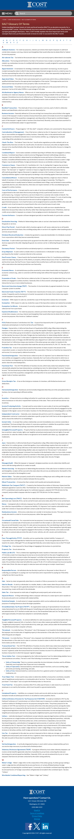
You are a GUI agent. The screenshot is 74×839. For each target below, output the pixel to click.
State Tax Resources (14, 19)
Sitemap (37, 819)
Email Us (37, 810)
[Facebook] (28, 826)
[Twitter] (37, 826)
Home (4, 19)
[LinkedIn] (45, 826)
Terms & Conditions (37, 813)
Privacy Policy (37, 816)
